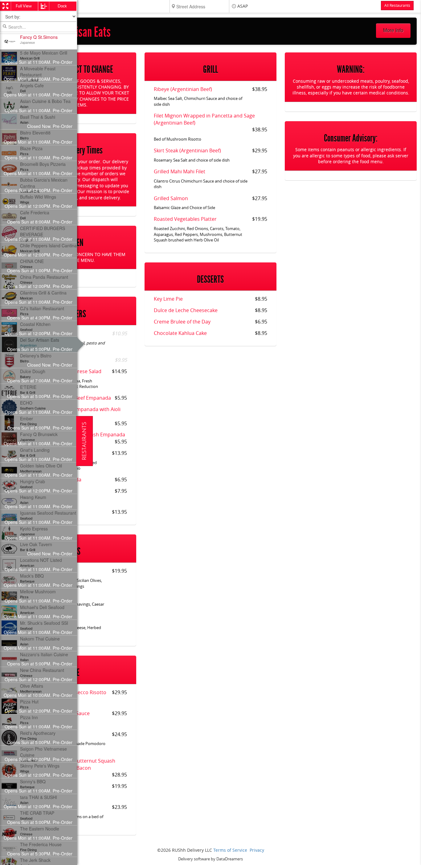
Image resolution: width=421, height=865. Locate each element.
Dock (62, 6)
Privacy (257, 850)
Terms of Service (230, 850)
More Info (393, 30)
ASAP (242, 6)
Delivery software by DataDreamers (210, 859)
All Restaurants (397, 5)
